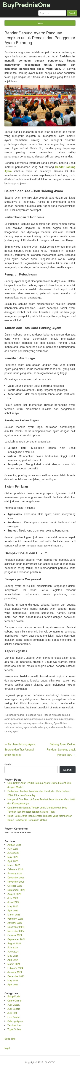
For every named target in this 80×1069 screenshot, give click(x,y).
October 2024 (14, 935)
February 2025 (15, 918)
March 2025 (13, 914)
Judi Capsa (13, 1004)
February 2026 (15, 869)
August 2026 (14, 844)
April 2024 (12, 959)
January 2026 (14, 873)
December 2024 (15, 927)
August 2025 (14, 894)
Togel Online (14, 1029)
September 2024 (16, 939)
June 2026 (13, 852)
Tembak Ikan (14, 1025)
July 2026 (12, 848)
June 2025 (13, 902)
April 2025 (12, 910)
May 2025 (12, 906)
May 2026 (12, 857)
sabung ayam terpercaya (50, 727)
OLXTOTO (50, 1062)
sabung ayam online (33, 723)
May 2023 (12, 980)
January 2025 (14, 922)
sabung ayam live (13, 723)
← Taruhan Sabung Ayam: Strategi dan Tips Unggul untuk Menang (20, 749)
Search (8, 764)
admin (21, 714)
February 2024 (15, 968)
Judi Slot (12, 1013)
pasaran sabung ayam (41, 718)
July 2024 (12, 947)
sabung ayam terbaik (26, 727)
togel (7, 1048)
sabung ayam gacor (64, 718)
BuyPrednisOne (26, 4)
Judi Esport (13, 1008)
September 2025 (16, 890)
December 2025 (15, 877)
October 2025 (14, 885)
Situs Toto (9, 1038)
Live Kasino (13, 1017)
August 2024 (14, 943)
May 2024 (12, 955)
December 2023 (15, 976)
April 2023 (12, 984)
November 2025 (15, 881)
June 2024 (13, 951)
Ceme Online (14, 1000)
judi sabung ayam (20, 718)
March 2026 (13, 865)
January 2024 (14, 972)
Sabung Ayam (35, 714)
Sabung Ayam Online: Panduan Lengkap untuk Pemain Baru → (61, 749)
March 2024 (13, 964)
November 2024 (15, 931)
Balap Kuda (13, 996)
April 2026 (12, 861)
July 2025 (12, 898)
